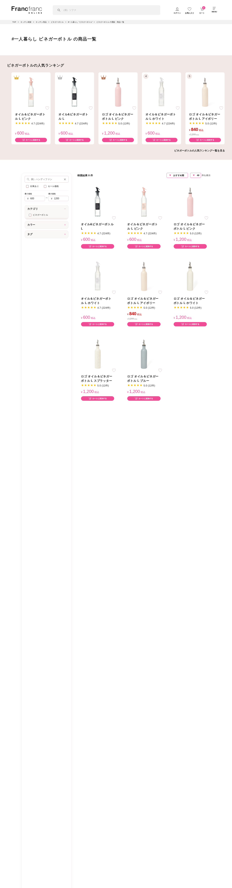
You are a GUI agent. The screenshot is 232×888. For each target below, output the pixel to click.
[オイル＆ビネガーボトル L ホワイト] (161, 91)
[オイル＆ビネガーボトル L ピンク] (31, 91)
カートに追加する (33, 140)
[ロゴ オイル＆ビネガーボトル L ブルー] (144, 354)
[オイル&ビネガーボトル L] (74, 91)
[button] (65, 179)
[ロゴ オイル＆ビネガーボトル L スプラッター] (98, 354)
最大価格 (52, 194)
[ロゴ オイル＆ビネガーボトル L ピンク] (118, 91)
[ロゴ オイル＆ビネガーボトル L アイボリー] (205, 91)
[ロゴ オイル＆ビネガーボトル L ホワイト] (190, 276)
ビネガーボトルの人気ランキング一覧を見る (199, 150)
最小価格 (28, 194)
